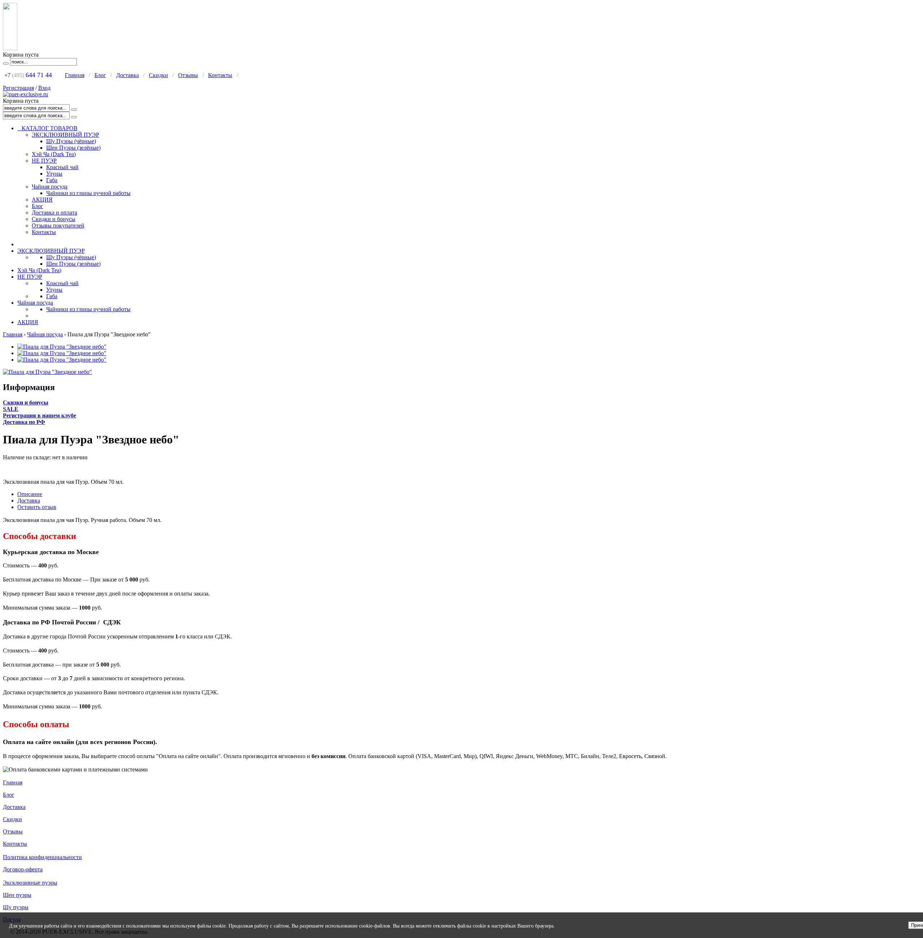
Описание (29, 494)
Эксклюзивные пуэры (30, 883)
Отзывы (188, 75)
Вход (44, 88)
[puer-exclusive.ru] (25, 94)
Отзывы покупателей (58, 225)
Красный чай (62, 167)
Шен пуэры (17, 895)
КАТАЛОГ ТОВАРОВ (47, 128)
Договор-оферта (23, 869)
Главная (74, 75)
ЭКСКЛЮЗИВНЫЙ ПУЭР (65, 135)
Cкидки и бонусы (25, 402)
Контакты (220, 75)
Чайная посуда (49, 186)
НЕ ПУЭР (44, 161)
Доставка (127, 75)
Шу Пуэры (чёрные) (71, 141)
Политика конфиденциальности (42, 857)
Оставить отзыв (36, 507)
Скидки (158, 75)
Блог (100, 75)
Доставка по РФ (24, 422)
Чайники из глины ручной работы (88, 193)
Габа (51, 180)
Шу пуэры (15, 907)
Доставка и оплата (54, 212)
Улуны (54, 174)
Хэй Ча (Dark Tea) (54, 154)
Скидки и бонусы (53, 219)
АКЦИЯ (42, 199)
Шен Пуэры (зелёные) (73, 148)
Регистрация (18, 88)
